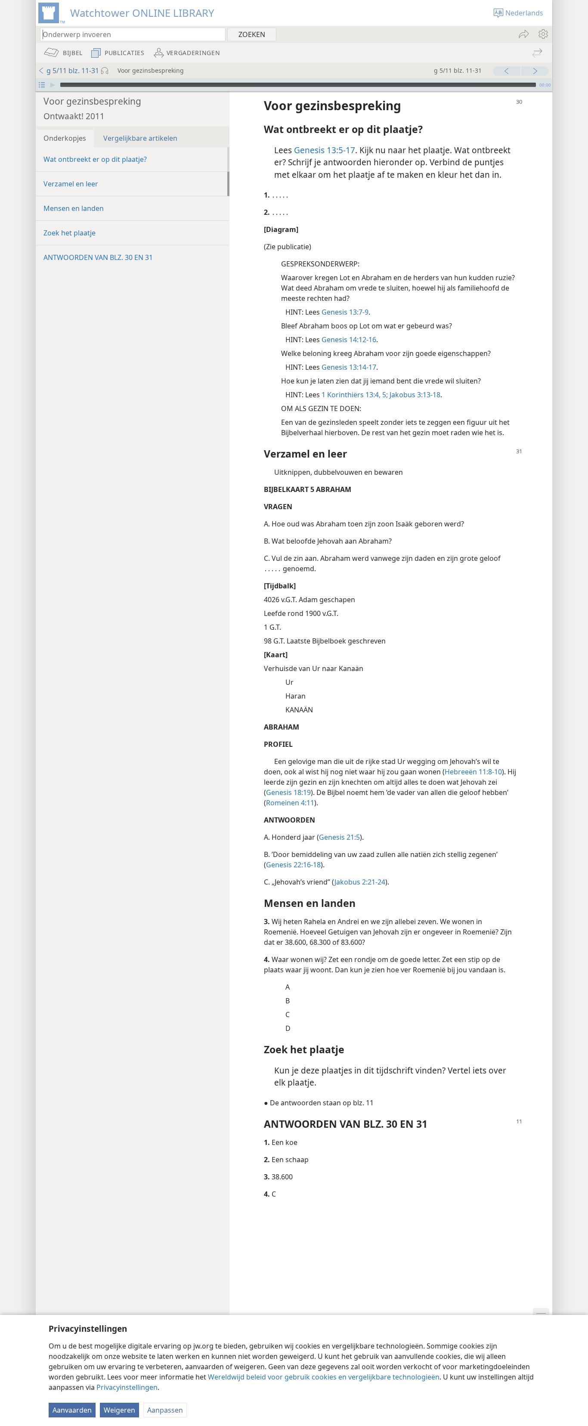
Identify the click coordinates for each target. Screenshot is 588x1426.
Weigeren (119, 1410)
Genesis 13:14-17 (349, 367)
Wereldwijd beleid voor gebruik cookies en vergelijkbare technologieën (323, 1377)
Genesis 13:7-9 (345, 312)
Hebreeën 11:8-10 (473, 771)
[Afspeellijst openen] (42, 85)
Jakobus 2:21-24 (359, 882)
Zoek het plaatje (69, 233)
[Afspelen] (52, 84)
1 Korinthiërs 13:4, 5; (355, 394)
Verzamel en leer (70, 184)
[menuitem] (542, 34)
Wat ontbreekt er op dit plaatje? (95, 159)
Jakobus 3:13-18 (414, 394)
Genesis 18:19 (288, 792)
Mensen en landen (73, 208)
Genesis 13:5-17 (324, 150)
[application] (294, 84)
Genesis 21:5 (339, 837)
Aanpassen (165, 1410)
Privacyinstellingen (127, 1387)
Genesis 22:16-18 (293, 864)
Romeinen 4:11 (290, 802)
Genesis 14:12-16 (349, 339)
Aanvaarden (72, 1410)
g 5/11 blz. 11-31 (72, 70)
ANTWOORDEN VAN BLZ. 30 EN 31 (98, 257)
